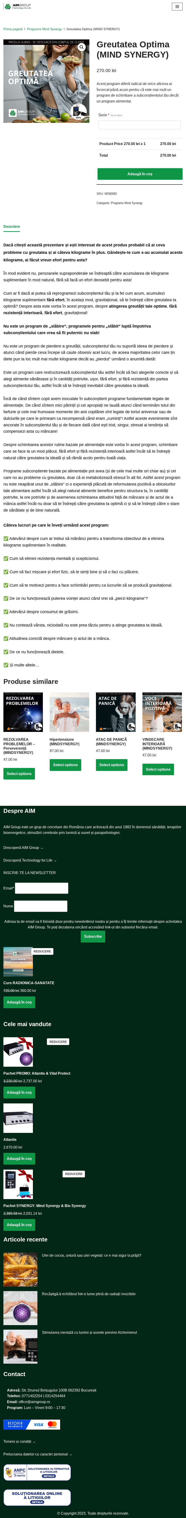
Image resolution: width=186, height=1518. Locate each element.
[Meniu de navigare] (177, 6)
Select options (19, 774)
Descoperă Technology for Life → (30, 860)
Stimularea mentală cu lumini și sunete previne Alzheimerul (89, 1332)
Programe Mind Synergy (44, 29)
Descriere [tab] (11, 226)
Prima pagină (12, 29)
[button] (82, 47)
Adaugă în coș (139, 174)
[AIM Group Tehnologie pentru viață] (17, 6)
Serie (110, 115)
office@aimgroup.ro (34, 1402)
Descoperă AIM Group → (23, 848)
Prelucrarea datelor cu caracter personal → (37, 1454)
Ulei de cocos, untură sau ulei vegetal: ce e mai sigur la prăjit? (91, 1255)
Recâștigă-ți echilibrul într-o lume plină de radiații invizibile (89, 1294)
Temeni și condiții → (19, 1441)
